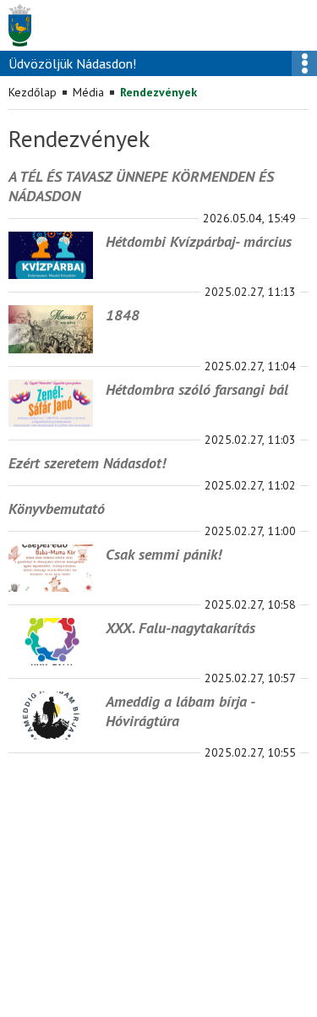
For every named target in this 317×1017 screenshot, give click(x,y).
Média (88, 92)
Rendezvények (158, 92)
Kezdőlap (32, 92)
